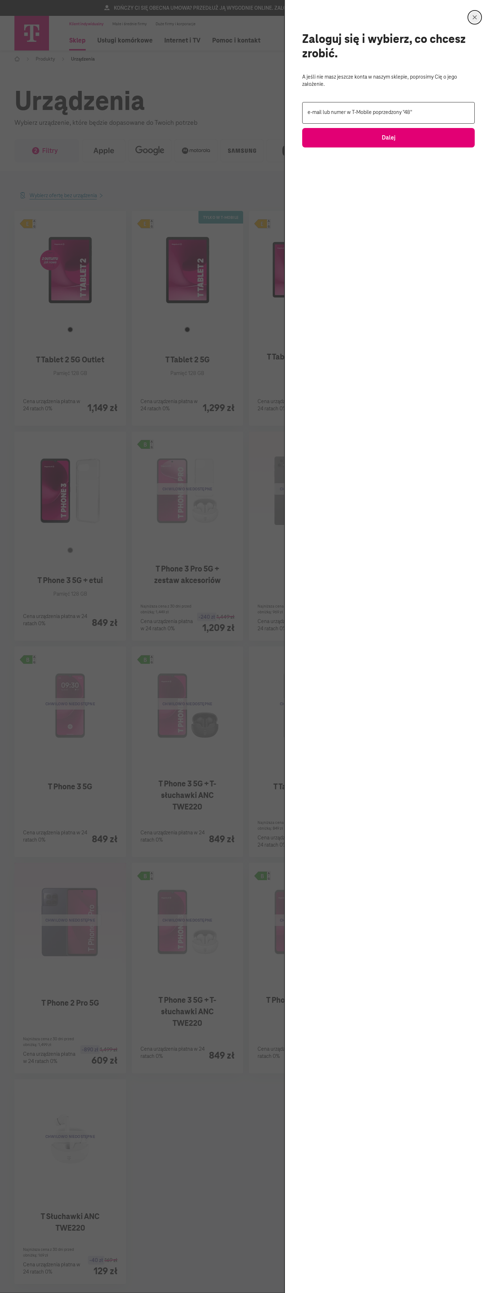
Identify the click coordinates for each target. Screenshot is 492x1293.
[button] (474, 17)
